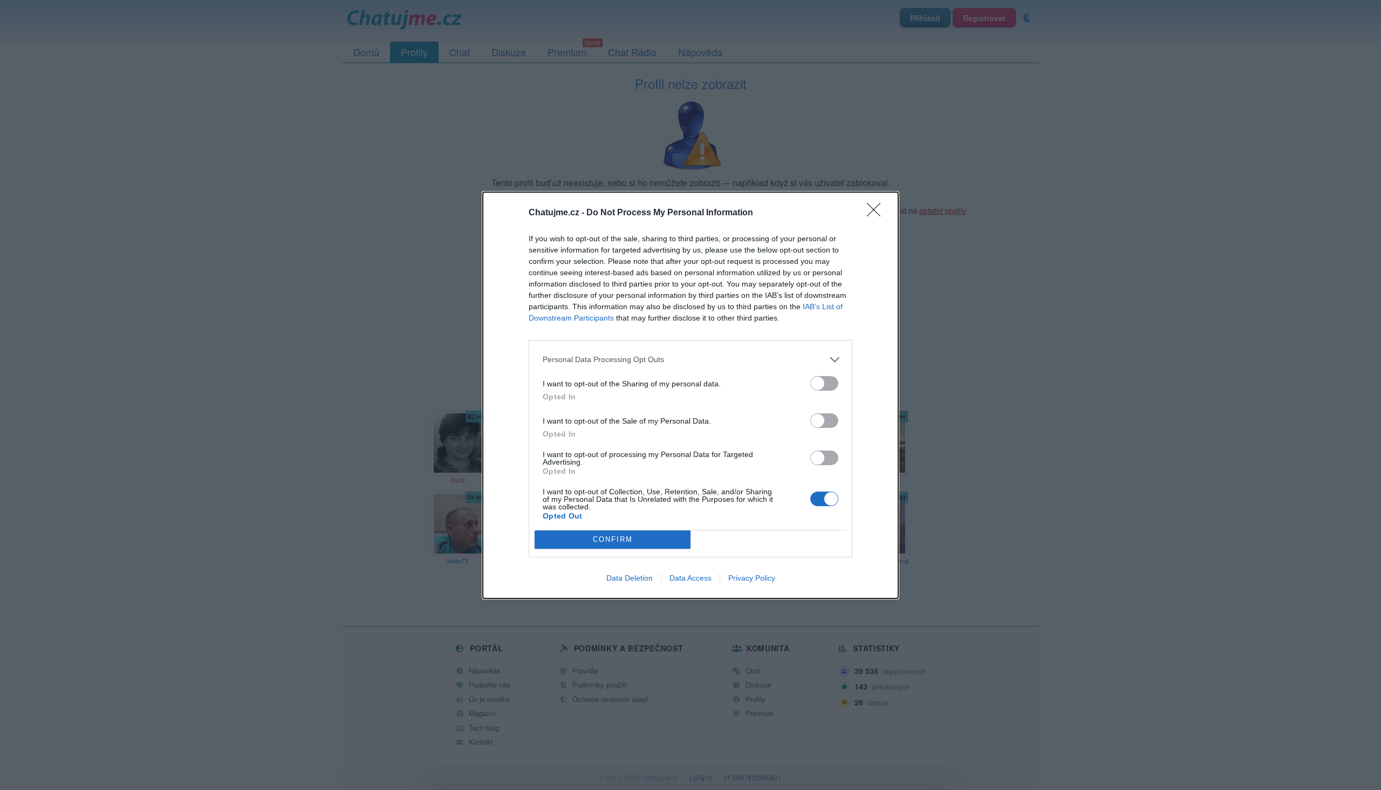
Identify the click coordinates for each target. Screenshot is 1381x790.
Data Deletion (629, 578)
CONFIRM (613, 539)
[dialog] (690, 395)
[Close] (877, 213)
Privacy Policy (751, 578)
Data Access (690, 578)
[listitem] (690, 359)
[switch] (824, 383)
